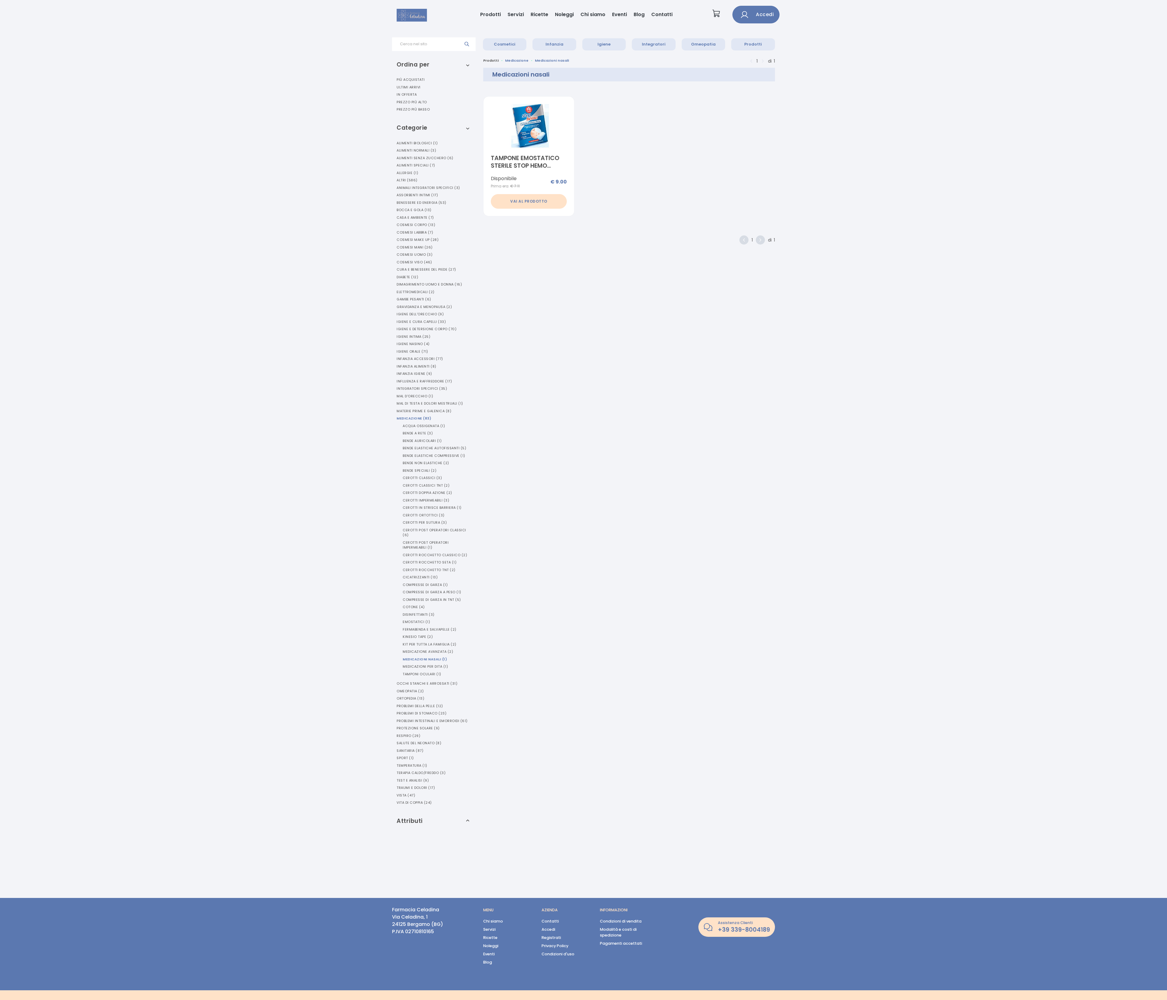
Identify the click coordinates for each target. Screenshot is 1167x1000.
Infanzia (554, 44)
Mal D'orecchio (415, 396)
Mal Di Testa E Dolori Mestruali (430, 403)
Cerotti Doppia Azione (427, 492)
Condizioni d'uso (558, 954)
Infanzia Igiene (414, 373)
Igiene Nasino (413, 343)
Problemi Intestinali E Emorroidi (432, 720)
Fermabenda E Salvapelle (429, 629)
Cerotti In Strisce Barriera (432, 507)
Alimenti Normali (416, 150)
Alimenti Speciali (416, 165)
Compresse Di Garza (425, 584)
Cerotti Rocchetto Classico (435, 555)
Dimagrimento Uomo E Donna (429, 284)
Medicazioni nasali (552, 60)
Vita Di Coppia (414, 802)
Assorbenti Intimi (417, 195)
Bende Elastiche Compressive (434, 455)
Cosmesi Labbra (415, 232)
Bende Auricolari (422, 440)
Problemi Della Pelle (420, 706)
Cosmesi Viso (414, 262)
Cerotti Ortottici (424, 515)
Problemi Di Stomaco (421, 713)
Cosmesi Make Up (418, 239)
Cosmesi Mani (415, 247)
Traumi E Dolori (416, 787)
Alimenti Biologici (417, 143)
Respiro (408, 735)
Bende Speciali (419, 470)
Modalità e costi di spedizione (618, 932)
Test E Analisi (413, 780)
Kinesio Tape (418, 636)
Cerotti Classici (422, 477)
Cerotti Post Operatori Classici (434, 533)
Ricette (539, 14)
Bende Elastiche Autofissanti (434, 448)
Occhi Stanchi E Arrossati (427, 683)
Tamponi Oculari (422, 674)
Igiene (604, 44)
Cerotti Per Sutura (425, 522)
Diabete (407, 277)
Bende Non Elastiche (426, 463)
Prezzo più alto (412, 102)
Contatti (662, 14)
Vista (406, 795)
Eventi (619, 14)
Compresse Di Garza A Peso (432, 592)
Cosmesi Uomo (414, 254)
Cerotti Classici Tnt (426, 485)
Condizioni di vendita (621, 921)
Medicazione (414, 418)
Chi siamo (592, 14)
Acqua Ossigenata (424, 425)
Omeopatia (703, 44)
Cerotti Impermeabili (426, 500)
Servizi (516, 14)
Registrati (551, 937)
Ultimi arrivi (409, 87)
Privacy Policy (555, 945)
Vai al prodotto (528, 201)
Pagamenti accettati (621, 943)
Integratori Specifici (422, 388)
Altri (407, 180)
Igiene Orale (412, 351)
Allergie (407, 172)
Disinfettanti (419, 614)
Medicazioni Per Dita (425, 666)
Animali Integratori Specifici (428, 187)
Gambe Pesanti (414, 299)
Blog (639, 14)
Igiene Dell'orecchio (420, 314)
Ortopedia (410, 698)
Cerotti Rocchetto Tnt (429, 569)
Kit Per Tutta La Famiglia (429, 644)
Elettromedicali (416, 291)
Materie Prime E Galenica (424, 411)
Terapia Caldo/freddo (421, 772)
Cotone (414, 606)
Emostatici (416, 621)
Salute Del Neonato (419, 743)
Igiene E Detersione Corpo (426, 329)
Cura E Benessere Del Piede (426, 269)
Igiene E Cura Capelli (421, 321)
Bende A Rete (418, 433)
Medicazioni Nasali (425, 659)
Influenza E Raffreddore (424, 381)
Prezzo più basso (413, 109)
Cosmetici (504, 44)
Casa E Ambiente (415, 217)
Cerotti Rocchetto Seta (429, 562)
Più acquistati (411, 79)
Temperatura (412, 765)
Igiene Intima (413, 336)
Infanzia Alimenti (416, 366)
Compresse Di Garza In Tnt (432, 599)
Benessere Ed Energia (421, 202)
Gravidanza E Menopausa (424, 306)
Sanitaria (410, 750)
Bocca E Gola (414, 209)
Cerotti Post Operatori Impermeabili (426, 545)
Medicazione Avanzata (428, 651)
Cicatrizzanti (420, 577)
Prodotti (490, 14)
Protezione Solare (418, 728)
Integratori (654, 44)
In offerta (407, 94)
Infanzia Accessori (420, 358)
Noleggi (564, 14)
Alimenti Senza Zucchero (425, 158)
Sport (405, 757)
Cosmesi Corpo (416, 224)
